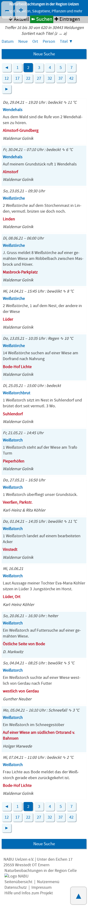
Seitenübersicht (18, 881)
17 (17, 78)
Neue (23, 41)
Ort (35, 41)
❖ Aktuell (18, 19)
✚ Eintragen (67, 19)
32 (50, 78)
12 (6, 78)
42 (71, 78)
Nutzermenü (48, 881)
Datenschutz (15, 887)
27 (39, 78)
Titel (64, 41)
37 (60, 78)
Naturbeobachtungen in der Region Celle (40, 870)
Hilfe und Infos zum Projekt (28, 893)
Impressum (41, 887)
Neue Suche (44, 54)
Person (49, 41)
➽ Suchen (41, 19)
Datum (8, 41)
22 (28, 78)
